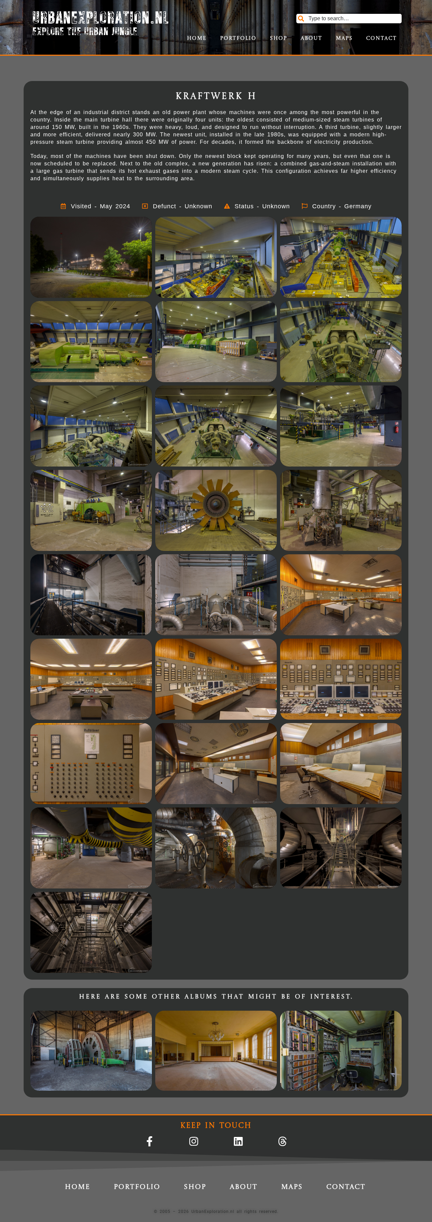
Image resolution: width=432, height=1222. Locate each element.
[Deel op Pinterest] (128, 291)
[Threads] (282, 1141)
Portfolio (238, 38)
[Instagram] (194, 1141)
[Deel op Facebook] (106, 291)
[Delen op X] (94, 291)
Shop (278, 38)
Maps (344, 38)
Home (197, 38)
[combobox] (349, 18)
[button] (91, 257)
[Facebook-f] (149, 1141)
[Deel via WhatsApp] (117, 291)
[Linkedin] (238, 1141)
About (311, 38)
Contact (381, 38)
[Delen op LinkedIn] (139, 291)
